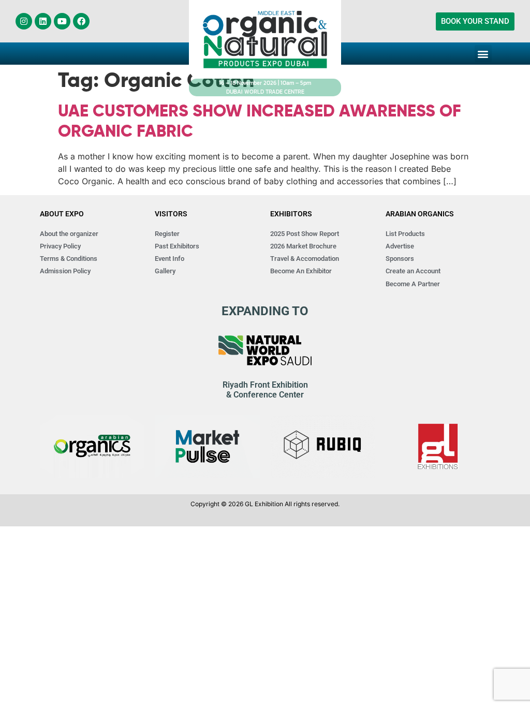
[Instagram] (24, 21)
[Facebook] (81, 21)
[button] (483, 53)
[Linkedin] (43, 21)
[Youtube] (62, 21)
